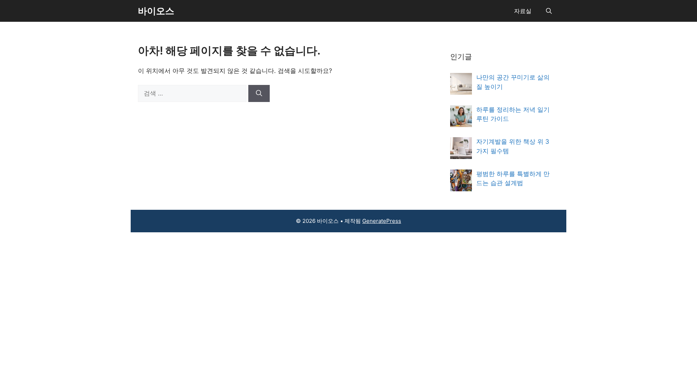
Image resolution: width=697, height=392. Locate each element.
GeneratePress (381, 220)
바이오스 (156, 10)
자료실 (522, 11)
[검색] (259, 93)
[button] (549, 11)
